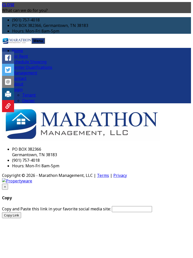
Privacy (120, 175)
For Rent (20, 56)
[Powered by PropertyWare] (17, 181)
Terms (103, 175)
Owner (28, 100)
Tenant (29, 95)
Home (17, 50)
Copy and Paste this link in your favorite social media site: (56, 209)
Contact (19, 78)
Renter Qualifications (32, 67)
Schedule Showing (29, 61)
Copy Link (11, 215)
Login (17, 89)
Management (24, 73)
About (17, 84)
